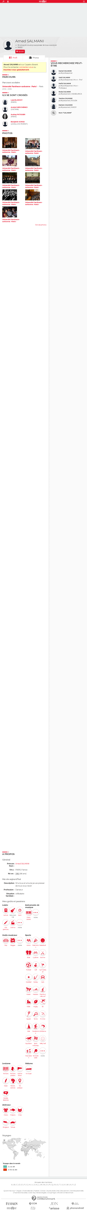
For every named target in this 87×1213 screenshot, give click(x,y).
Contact (43, 1191)
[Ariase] (54, 1208)
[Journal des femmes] (11, 1203)
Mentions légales (41, 1193)
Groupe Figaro (52, 1193)
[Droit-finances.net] (75, 1203)
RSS (58, 1191)
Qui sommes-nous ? (10, 1191)
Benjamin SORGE (17, 122)
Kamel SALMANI (65, 71)
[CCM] (33, 1203)
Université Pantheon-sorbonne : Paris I (19, 86)
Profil (15, 58)
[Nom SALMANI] (53, 113)
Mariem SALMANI (65, 105)
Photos (36, 58)
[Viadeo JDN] (33, 1208)
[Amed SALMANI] (8, 44)
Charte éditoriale (28, 1191)
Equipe (19, 1191)
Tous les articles (51, 1191)
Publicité (36, 1191)
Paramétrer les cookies (20, 1193)
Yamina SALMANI (65, 98)
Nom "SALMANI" (65, 113)
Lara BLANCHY (16, 100)
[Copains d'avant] (11, 1208)
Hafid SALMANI (65, 84)
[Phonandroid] (75, 1208)
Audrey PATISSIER (18, 115)
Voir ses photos (40, 225)
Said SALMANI (64, 78)
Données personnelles (77, 1191)
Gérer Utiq (32, 1193)
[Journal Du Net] (54, 1203)
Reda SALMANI (65, 92)
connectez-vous (26, 67)
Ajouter (21, 51)
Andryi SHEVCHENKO (19, 107)
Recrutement (65, 1191)
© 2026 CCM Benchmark (65, 1193)
